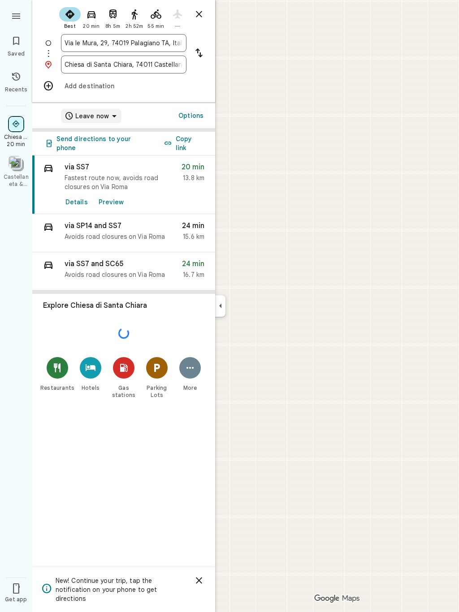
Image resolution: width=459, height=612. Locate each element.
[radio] (70, 17)
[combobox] (124, 43)
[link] (123, 184)
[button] (123, 233)
